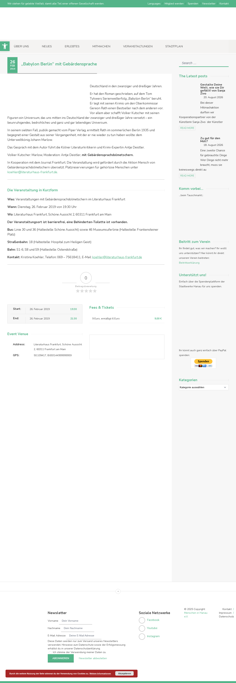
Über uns (21, 46)
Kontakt (224, 3)
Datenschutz (226, 616)
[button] (5, 46)
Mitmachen (101, 46)
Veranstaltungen (137, 46)
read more (187, 128)
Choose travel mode (97, 391)
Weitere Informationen (100, 673)
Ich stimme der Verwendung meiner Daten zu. (79, 652)
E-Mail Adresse (57, 635)
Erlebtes (72, 46)
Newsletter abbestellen (93, 658)
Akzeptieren (124, 673)
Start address (93, 376)
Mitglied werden (174, 3)
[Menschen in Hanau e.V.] (35, 35)
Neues (47, 46)
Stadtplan (174, 46)
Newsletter (209, 3)
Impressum (225, 613)
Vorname (53, 621)
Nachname (54, 628)
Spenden (193, 3)
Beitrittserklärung (189, 263)
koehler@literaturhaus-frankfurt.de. (32, 172)
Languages (154, 3)
